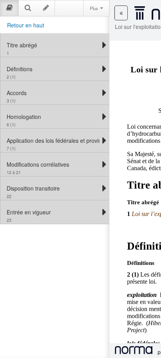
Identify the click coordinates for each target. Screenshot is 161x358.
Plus (94, 8)
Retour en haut (25, 25)
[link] (53, 45)
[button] (121, 12)
